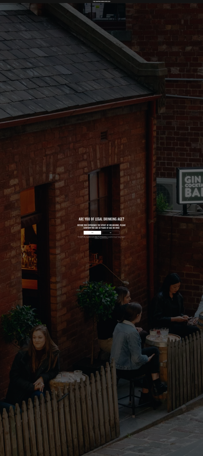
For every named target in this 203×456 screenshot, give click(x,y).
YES (92, 232)
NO (110, 232)
